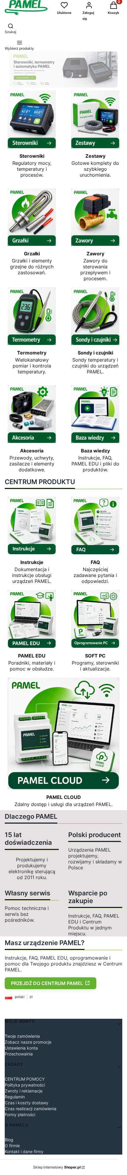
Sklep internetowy (57, 1167)
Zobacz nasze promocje (28, 1042)
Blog (9, 1139)
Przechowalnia (19, 1053)
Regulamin (15, 1096)
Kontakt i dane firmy (24, 1151)
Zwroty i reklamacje (24, 1090)
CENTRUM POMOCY (25, 1078)
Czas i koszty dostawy (26, 1102)
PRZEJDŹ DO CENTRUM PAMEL (47, 983)
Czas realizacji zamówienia (30, 1108)
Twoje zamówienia (22, 1036)
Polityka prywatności (25, 1084)
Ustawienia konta (21, 1047)
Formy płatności (20, 1114)
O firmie (12, 1145)
